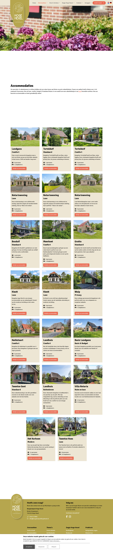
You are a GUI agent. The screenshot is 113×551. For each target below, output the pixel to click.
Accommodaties (31, 533)
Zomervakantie (51, 530)
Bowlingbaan (69, 530)
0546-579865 (33, 516)
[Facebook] (67, 516)
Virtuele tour (89, 533)
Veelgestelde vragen (91, 530)
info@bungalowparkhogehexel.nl (39, 519)
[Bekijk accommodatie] (25, 136)
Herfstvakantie (51, 533)
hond (80, 91)
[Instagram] (70, 516)
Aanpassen (41, 547)
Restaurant (69, 533)
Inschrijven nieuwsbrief (72, 513)
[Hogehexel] (20, 16)
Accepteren (29, 547)
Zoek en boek (31, 530)
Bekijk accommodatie (19, 168)
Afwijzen (54, 547)
